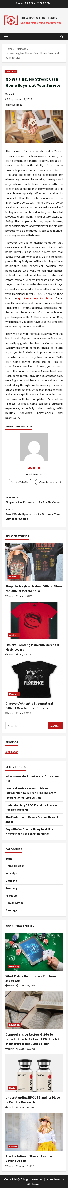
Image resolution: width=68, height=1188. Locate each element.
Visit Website (19, 482)
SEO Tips (11, 873)
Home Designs (14, 866)
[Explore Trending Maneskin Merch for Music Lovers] (34, 621)
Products (11, 895)
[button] (6, 36)
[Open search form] (61, 36)
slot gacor (11, 751)
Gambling (14, 966)
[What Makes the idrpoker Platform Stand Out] (34, 952)
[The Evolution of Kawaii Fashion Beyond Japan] (34, 1132)
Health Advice (14, 903)
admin (12, 94)
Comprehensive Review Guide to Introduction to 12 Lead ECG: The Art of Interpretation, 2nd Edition (31, 792)
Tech (8, 858)
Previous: (33, 500)
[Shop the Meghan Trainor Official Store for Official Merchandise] (34, 562)
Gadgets (11, 880)
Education (14, 1024)
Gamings (11, 910)
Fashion (13, 1146)
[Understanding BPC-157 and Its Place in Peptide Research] (34, 1073)
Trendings (12, 888)
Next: (32, 514)
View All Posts (48, 482)
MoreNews (53, 1179)
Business (11, 71)
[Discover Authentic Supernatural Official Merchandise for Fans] (34, 679)
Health (12, 1087)
